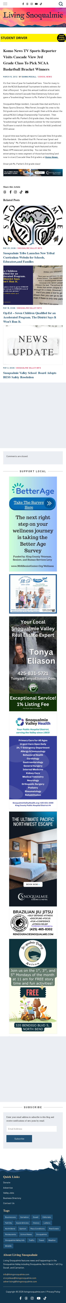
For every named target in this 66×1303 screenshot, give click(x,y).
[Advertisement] (33, 415)
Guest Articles (22, 1223)
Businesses (10, 1217)
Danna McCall (29, 77)
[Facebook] (11, 192)
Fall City (8, 1223)
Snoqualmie (41, 1234)
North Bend (10, 1228)
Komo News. (51, 157)
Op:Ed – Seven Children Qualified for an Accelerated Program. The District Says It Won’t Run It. (29, 317)
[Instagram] (16, 192)
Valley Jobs (8, 1192)
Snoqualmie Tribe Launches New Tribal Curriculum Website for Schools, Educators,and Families (28, 257)
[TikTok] (22, 192)
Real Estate (54, 1228)
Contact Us (8, 1203)
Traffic (31, 1240)
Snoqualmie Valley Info (29, 248)
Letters (47, 1223)
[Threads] (5, 192)
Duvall (35, 1217)
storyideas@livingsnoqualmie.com (19, 1278)
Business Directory (12, 1198)
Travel (41, 1240)
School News (45, 77)
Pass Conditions (37, 1228)
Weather (52, 1240)
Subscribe (19, 1138)
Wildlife (8, 1246)
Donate (6, 1182)
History (36, 1223)
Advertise (8, 1187)
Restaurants (10, 1234)
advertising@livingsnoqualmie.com (20, 1281)
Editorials (47, 1217)
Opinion (22, 1228)
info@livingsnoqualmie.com (16, 1274)
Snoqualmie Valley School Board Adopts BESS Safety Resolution (29, 375)
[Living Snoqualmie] (33, 16)
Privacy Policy (53, 1291)
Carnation (24, 1217)
